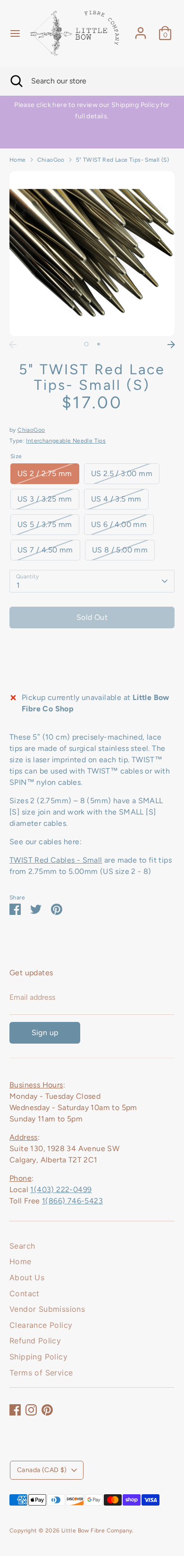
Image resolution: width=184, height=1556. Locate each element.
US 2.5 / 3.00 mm (121, 473)
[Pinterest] (47, 1410)
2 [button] (98, 344)
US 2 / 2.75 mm (44, 473)
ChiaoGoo (51, 159)
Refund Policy (35, 1340)
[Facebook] (15, 1410)
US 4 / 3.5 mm (116, 498)
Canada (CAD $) (42, 1470)
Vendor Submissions (47, 1309)
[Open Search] (15, 81)
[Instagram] (31, 1410)
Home (17, 159)
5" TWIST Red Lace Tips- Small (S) (122, 159)
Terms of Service (41, 1372)
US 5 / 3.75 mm (44, 524)
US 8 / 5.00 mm (120, 549)
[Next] (171, 344)
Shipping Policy (38, 1356)
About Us (26, 1277)
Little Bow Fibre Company (97, 1530)
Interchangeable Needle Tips (66, 440)
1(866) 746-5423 (72, 1200)
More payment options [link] (92, 669)
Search (22, 1246)
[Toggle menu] (15, 33)
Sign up (45, 1032)
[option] (92, 111)
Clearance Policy (40, 1325)
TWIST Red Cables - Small (55, 860)
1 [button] (86, 344)
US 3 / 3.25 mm (44, 498)
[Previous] (12, 344)
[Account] (140, 29)
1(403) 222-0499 (61, 1189)
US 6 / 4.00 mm (119, 524)
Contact (24, 1293)
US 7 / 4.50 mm (45, 549)
